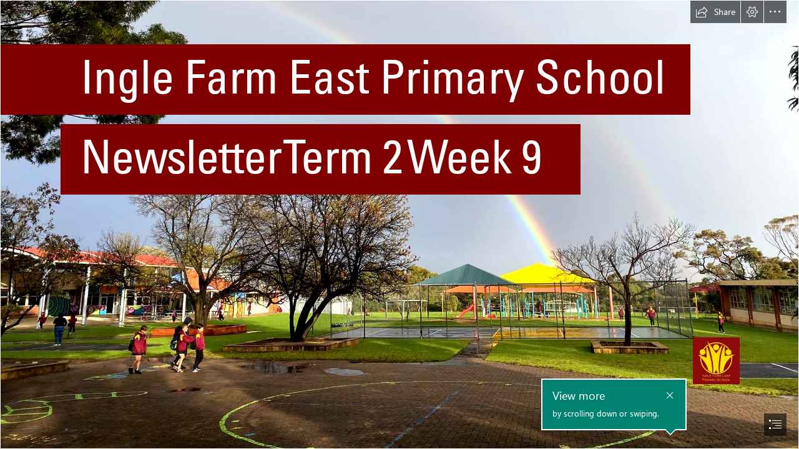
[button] (715, 12)
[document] (399, 224)
